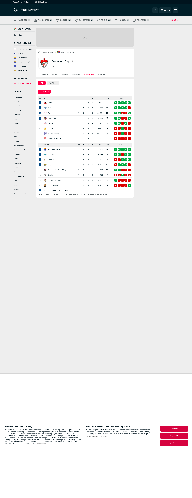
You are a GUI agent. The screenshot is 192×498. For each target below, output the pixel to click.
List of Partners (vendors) (96, 436)
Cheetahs (51, 160)
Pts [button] (107, 98)
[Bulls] (45, 107)
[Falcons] (45, 123)
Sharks (50, 175)
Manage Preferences (174, 443)
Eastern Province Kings (57, 170)
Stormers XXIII (54, 149)
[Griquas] (45, 154)
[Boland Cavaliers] (45, 185)
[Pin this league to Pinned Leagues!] (73, 61)
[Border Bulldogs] (45, 180)
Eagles (50, 165)
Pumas (51, 113)
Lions (50, 103)
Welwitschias (53, 133)
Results (64, 74)
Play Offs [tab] (53, 83)
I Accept (174, 429)
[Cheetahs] (45, 159)
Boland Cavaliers (55, 185)
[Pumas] (45, 113)
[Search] (155, 10)
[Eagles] (45, 164)
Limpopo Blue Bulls (56, 138)
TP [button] (100, 98)
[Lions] (45, 102)
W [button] (83, 98)
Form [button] (121, 98)
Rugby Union (47, 52)
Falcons (51, 123)
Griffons (51, 128)
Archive (101, 74)
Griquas (51, 154)
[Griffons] (45, 128)
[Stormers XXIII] (45, 149)
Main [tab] (42, 83)
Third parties (41, 444)
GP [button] (79, 98)
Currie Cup (18, 35)
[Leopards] (45, 118)
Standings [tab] (44, 92)
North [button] (46, 98)
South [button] (46, 145)
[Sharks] (45, 175)
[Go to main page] (33, 10)
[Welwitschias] (45, 133)
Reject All (174, 436)
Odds (54, 74)
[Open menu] (175, 10)
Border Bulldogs (54, 180)
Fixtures (76, 74)
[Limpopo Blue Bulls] (45, 138)
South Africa (67, 52)
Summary (44, 74)
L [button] (92, 98)
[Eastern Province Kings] (45, 170)
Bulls (50, 108)
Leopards (52, 118)
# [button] (39, 98)
